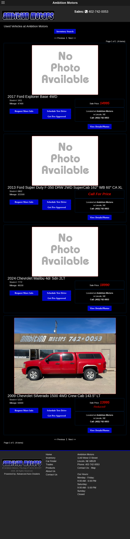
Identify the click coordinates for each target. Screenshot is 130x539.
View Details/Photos (99, 126)
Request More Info (24, 111)
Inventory (50, 458)
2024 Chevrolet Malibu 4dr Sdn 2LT (36, 278)
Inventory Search (65, 31)
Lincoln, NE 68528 (86, 461)
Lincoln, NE (100, 114)
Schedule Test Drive (56, 111)
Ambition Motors (85, 454)
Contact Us (51, 474)
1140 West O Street (87, 458)
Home (49, 454)
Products (50, 468)
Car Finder (51, 461)
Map (93, 468)
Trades (49, 464)
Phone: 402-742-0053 (88, 464)
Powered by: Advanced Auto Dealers (22, 474)
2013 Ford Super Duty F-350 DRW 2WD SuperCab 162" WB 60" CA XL (65, 187)
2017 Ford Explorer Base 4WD (32, 97)
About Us (50, 471)
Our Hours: (82, 474)
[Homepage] (28, 15)
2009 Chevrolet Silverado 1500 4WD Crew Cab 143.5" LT (54, 396)
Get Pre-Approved (57, 116)
